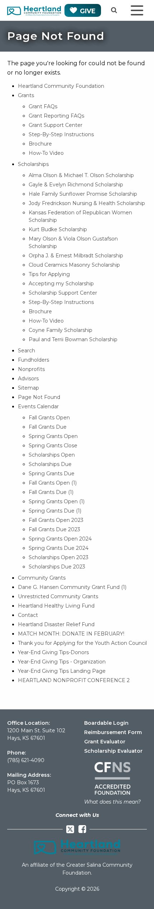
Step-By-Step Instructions (61, 134)
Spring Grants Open (53, 436)
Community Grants (42, 578)
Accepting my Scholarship (61, 283)
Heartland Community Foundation (61, 86)
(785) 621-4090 (25, 760)
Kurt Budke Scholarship (58, 229)
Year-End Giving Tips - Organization (62, 661)
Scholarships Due (50, 464)
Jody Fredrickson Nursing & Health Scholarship (87, 203)
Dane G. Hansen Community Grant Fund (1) (72, 587)
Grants (26, 95)
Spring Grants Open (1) (57, 501)
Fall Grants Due (48, 427)
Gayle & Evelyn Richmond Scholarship (76, 184)
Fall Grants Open (49, 417)
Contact (28, 615)
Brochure (40, 144)
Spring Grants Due (51, 473)
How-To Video (46, 153)
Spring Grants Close (53, 445)
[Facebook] (82, 829)
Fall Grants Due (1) (51, 492)
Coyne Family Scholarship (60, 330)
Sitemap (28, 388)
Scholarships (33, 164)
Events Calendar (38, 406)
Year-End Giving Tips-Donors (53, 652)
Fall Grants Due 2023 (54, 529)
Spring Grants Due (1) (55, 511)
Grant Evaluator (104, 741)
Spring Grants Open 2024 (60, 539)
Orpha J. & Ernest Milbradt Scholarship (76, 255)
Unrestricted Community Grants (58, 596)
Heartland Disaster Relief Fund (56, 624)
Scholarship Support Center (63, 293)
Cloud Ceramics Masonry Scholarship (74, 265)
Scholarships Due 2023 (57, 566)
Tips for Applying (49, 274)
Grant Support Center (55, 125)
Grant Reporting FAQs (56, 116)
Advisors (28, 378)
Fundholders (33, 360)
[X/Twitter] (70, 829)
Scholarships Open (52, 455)
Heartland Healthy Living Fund (56, 606)
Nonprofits (31, 369)
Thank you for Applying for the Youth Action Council (82, 643)
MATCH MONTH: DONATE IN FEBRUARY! (71, 633)
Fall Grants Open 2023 (56, 520)
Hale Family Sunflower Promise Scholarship (83, 194)
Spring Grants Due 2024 (58, 548)
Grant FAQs (43, 106)
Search (26, 350)
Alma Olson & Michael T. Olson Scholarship (81, 175)
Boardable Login (106, 723)
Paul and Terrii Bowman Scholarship (73, 339)
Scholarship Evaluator (113, 751)
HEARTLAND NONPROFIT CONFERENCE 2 (74, 680)
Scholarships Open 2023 (58, 557)
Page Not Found (39, 397)
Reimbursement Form (113, 732)
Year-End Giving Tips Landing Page (62, 671)
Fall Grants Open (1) (53, 483)
